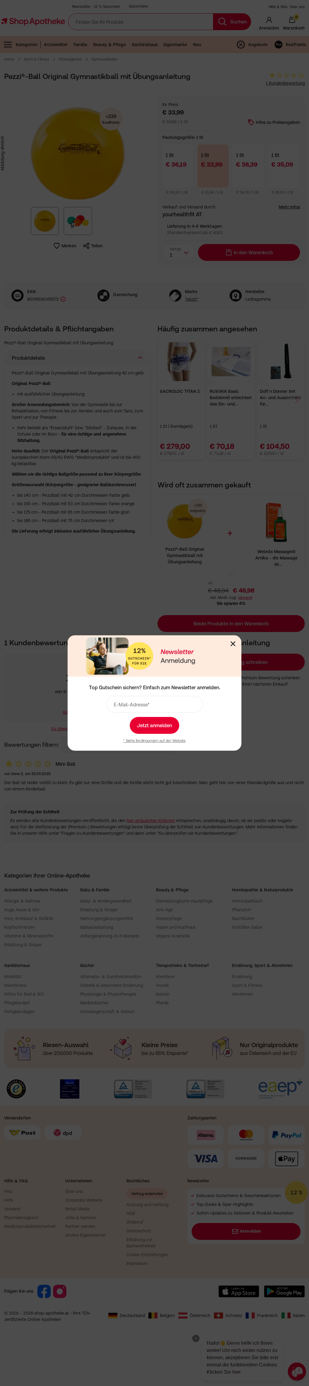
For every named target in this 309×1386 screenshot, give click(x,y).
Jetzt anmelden (154, 725)
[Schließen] (233, 644)
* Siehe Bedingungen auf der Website (154, 741)
